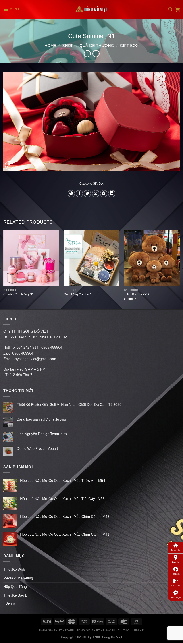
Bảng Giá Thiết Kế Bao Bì (96, 630)
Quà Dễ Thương (96, 45)
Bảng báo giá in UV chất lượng (42, 419)
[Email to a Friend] (95, 193)
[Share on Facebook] (79, 193)
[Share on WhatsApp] (71, 193)
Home (50, 45)
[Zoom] (9, 165)
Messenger (176, 597)
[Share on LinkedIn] (111, 193)
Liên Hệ (175, 562)
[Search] (170, 9)
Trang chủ (175, 550)
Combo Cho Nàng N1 (18, 294)
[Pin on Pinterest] (103, 193)
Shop (68, 45)
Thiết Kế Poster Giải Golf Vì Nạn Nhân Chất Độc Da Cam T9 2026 (69, 405)
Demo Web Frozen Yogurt (37, 448)
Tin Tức (123, 630)
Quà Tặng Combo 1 (78, 294)
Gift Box (129, 45)
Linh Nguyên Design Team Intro (42, 434)
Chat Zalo (175, 586)
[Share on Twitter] (87, 193)
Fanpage (176, 574)
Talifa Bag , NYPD (136, 294)
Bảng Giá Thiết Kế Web (56, 630)
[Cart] (177, 9)
